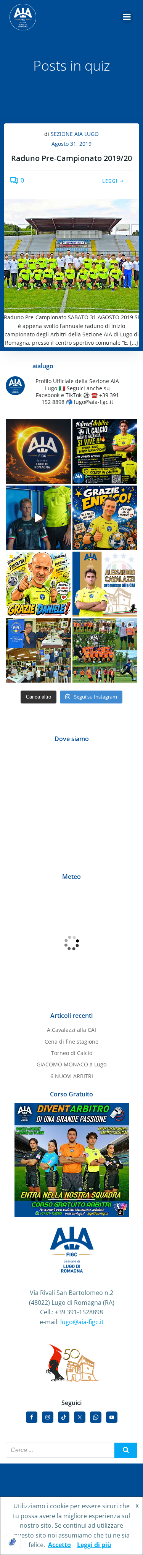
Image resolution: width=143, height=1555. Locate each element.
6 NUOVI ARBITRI (71, 1076)
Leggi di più (94, 1545)
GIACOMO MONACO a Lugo (71, 1064)
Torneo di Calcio (71, 1053)
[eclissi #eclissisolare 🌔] (38, 451)
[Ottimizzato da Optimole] (13, 1542)
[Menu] (127, 17)
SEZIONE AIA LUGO (75, 133)
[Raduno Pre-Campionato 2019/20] (71, 255)
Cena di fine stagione (71, 1041)
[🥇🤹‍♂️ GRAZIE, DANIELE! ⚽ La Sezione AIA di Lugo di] (38, 584)
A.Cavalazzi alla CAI (71, 1029)
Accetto (59, 1545)
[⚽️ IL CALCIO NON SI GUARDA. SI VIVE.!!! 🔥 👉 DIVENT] (105, 451)
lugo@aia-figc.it (82, 1322)
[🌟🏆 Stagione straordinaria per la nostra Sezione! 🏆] (105, 584)
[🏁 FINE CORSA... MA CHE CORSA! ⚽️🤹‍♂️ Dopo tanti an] (105, 518)
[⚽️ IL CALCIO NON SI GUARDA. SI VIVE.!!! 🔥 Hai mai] (38, 518)
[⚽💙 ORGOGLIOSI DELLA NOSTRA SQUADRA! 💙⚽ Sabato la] (105, 650)
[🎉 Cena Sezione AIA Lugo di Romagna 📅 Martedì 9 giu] (38, 650)
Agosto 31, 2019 (71, 143)
